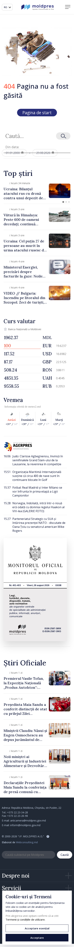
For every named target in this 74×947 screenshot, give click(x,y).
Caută (65, 855)
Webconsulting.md (27, 842)
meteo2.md (34, 406)
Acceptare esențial (37, 928)
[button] (63, 202)
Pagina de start (37, 112)
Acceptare (37, 937)
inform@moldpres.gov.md (25, 825)
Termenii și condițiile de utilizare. (25, 919)
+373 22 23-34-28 (17, 812)
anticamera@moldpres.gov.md (28, 820)
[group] (37, 191)
